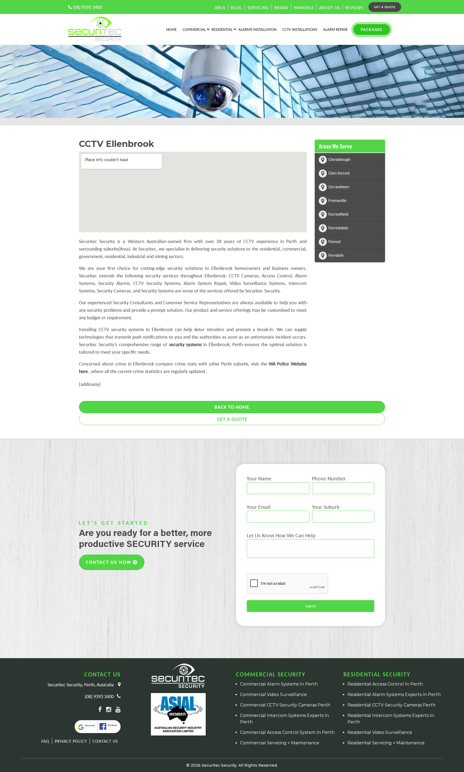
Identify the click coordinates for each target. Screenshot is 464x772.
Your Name (259, 478)
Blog (236, 7)
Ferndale (336, 255)
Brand (281, 7)
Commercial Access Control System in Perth (287, 732)
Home (171, 29)
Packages (371, 29)
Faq (45, 741)
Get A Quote (232, 419)
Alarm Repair (335, 29)
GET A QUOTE (385, 7)
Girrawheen (338, 186)
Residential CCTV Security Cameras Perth (391, 705)
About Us (329, 7)
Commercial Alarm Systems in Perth (279, 684)
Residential (222, 29)
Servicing (258, 7)
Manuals (304, 7)
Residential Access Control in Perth (385, 684)
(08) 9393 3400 (87, 7)
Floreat (334, 241)
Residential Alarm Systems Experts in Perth (394, 694)
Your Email (259, 506)
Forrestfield (338, 214)
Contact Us (105, 741)
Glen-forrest (339, 173)
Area (220, 7)
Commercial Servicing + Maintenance (279, 742)
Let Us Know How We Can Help (281, 535)
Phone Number (329, 478)
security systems (185, 344)
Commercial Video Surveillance (273, 694)
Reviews (354, 7)
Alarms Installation (257, 29)
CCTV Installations (299, 29)
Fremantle (337, 200)
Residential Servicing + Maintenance (386, 742)
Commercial (194, 29)
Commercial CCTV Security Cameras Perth (285, 705)
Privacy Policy (71, 741)
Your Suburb (326, 506)
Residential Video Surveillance (379, 732)
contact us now (109, 562)
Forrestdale (338, 227)
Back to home (232, 407)
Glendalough (339, 159)
